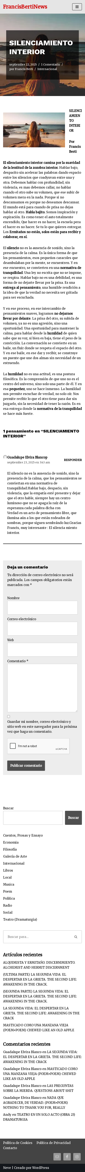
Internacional (47, 69)
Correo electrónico (21, 619)
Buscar (8, 808)
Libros (8, 870)
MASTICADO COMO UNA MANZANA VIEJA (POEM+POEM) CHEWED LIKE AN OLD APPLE (40, 1074)
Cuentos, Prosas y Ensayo (23, 835)
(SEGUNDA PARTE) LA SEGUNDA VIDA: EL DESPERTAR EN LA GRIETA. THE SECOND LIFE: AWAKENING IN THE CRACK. (40, 996)
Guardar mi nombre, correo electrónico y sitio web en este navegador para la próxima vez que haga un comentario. (42, 727)
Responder (73, 460)
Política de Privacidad (54, 1143)
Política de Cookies (17, 1143)
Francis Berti (24, 69)
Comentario (17, 661)
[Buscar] (76, 936)
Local (7, 877)
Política (9, 898)
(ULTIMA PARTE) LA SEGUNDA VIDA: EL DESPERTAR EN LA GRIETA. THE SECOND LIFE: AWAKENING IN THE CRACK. (40, 979)
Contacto (10, 1148)
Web (10, 640)
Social (7, 912)
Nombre (13, 598)
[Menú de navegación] (77, 6)
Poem (7, 891)
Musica (8, 884)
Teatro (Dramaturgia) (20, 919)
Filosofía (10, 849)
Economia (11, 842)
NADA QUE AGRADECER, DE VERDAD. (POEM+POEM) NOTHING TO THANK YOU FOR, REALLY (35, 1103)
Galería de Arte (15, 856)
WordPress (40, 1168)
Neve (7, 1168)
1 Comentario (50, 64)
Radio (7, 905)
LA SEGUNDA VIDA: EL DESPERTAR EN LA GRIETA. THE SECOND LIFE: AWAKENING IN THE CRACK (41, 1013)
